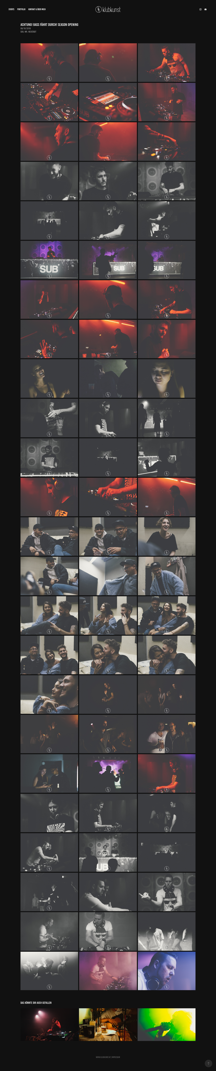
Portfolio (21, 9)
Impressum (116, 1057)
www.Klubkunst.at (103, 1057)
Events (11, 9)
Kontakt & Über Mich (37, 9)
